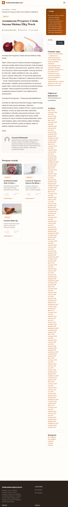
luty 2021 (50, 225)
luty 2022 (51, 201)
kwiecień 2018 (52, 292)
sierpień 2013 (52, 403)
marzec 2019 (52, 271)
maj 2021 (50, 219)
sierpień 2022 (52, 189)
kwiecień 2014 (52, 388)
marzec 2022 (52, 199)
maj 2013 (50, 409)
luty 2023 (51, 178)
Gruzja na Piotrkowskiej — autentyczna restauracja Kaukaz (55, 56)
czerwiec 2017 (52, 312)
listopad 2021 (52, 207)
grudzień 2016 (52, 324)
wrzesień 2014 (52, 378)
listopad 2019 (52, 255)
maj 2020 (51, 243)
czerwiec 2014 (52, 384)
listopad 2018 (52, 279)
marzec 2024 (52, 152)
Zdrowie (50, 445)
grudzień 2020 (52, 229)
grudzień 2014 (52, 372)
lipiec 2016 (51, 334)
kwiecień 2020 (52, 245)
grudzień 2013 (52, 395)
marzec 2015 (52, 366)
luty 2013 (50, 415)
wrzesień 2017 (52, 306)
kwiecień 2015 (52, 364)
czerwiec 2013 (52, 407)
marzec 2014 (52, 389)
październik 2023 (53, 162)
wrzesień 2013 (52, 401)
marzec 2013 (52, 413)
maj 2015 (50, 362)
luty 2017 (51, 320)
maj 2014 (50, 386)
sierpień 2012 (52, 427)
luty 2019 (51, 273)
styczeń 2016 (52, 346)
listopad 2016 (52, 326)
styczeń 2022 (52, 203)
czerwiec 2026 (52, 112)
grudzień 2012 (52, 419)
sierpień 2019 (52, 261)
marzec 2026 (52, 116)
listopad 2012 (52, 421)
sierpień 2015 (52, 356)
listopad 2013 (52, 397)
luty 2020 (51, 249)
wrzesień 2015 (52, 354)
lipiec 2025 (51, 120)
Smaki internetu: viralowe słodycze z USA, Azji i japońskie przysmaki (56, 83)
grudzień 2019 (52, 253)
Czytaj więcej (8, 198)
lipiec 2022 (51, 191)
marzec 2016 (52, 342)
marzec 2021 (52, 223)
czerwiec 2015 (52, 360)
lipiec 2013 (51, 405)
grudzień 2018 (52, 277)
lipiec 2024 (51, 144)
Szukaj (50, 40)
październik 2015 (53, 352)
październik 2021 (53, 209)
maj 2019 (50, 267)
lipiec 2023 (51, 168)
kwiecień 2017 (52, 316)
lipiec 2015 (51, 358)
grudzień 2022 (52, 182)
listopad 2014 (52, 374)
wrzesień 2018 (52, 283)
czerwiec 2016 (52, 336)
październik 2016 (53, 328)
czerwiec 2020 (52, 241)
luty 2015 (50, 368)
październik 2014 (53, 376)
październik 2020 (53, 233)
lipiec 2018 (51, 286)
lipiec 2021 (51, 215)
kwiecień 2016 (52, 340)
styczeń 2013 (52, 417)
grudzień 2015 (52, 348)
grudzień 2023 (52, 158)
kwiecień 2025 (52, 126)
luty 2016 (51, 344)
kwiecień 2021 (52, 221)
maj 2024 (51, 148)
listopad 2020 (52, 231)
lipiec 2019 (51, 263)
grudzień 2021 (52, 205)
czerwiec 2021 (52, 217)
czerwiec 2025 (52, 122)
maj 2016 (50, 338)
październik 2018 (53, 281)
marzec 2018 (52, 294)
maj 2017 (50, 314)
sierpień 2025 (52, 118)
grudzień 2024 (52, 134)
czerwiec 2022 (52, 193)
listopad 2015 (52, 350)
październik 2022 (53, 185)
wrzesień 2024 (52, 140)
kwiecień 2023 (52, 174)
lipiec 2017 (51, 310)
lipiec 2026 (51, 110)
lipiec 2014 (51, 382)
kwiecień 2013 (52, 411)
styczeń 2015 (52, 370)
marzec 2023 (52, 176)
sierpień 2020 (52, 237)
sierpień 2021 (52, 213)
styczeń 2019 (52, 275)
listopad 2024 (52, 136)
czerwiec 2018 (52, 288)
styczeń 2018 (52, 298)
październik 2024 (53, 138)
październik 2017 (53, 304)
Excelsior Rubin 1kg (11, 220)
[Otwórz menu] (64, 2)
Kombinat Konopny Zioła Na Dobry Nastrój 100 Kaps (11, 182)
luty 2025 (51, 130)
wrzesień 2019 (52, 259)
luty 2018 (51, 296)
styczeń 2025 (52, 132)
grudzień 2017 (52, 300)
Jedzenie (50, 441)
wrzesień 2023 (52, 164)
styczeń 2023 (52, 180)
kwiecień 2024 (52, 150)
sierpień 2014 (52, 380)
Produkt (6, 16)
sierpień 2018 (52, 285)
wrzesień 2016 (52, 330)
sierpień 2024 (52, 142)
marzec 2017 (52, 318)
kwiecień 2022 (52, 197)
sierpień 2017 (52, 308)
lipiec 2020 (51, 239)
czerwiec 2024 (52, 146)
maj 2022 (50, 195)
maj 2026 (51, 114)
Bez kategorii (52, 437)
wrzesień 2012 (52, 425)
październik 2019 (53, 257)
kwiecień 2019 (52, 269)
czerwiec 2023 (52, 170)
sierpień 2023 (52, 166)
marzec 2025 (52, 128)
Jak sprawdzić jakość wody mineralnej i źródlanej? (54, 61)
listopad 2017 (52, 302)
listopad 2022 (52, 184)
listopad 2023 (52, 160)
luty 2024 (51, 154)
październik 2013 (53, 399)
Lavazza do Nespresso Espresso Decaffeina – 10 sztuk (33, 182)
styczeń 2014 (52, 393)
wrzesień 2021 (52, 211)
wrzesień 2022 (52, 187)
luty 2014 (51, 391)
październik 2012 (53, 423)
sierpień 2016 (52, 332)
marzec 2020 (52, 247)
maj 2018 (50, 290)
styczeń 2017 (52, 322)
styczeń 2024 (52, 156)
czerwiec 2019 (52, 265)
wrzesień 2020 (52, 235)
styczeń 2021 (52, 227)
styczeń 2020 (52, 251)
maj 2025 (50, 124)
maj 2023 (50, 172)
